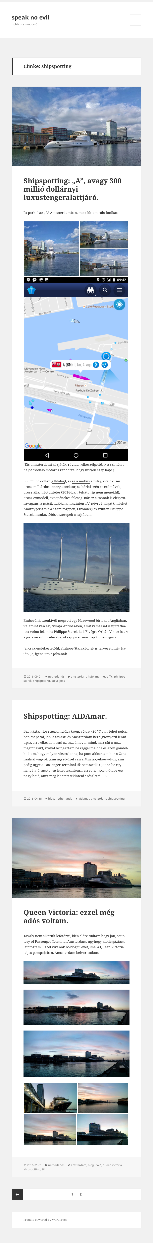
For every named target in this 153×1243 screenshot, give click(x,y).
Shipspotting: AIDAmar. (65, 716)
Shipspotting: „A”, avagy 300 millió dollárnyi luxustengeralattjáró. (73, 189)
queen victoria (112, 1165)
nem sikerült (45, 936)
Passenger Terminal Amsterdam (60, 941)
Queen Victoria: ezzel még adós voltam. (69, 916)
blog (51, 798)
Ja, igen (36, 654)
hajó (91, 676)
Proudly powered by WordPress (45, 1220)
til (43, 1169)
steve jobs (58, 681)
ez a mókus (81, 481)
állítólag (58, 481)
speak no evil (30, 17)
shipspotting (41, 681)
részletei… (97, 776)
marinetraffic (104, 676)
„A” (46, 212)
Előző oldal (17, 1194)
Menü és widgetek (135, 25)
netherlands (56, 676)
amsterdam (78, 676)
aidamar (83, 798)
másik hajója (53, 503)
